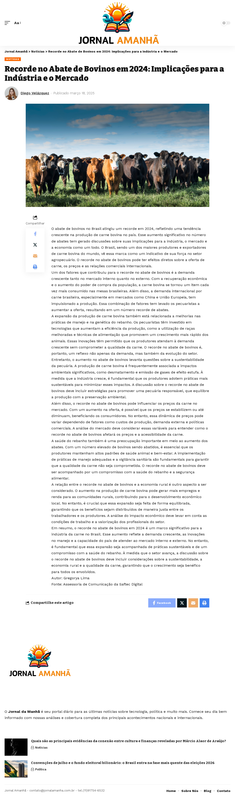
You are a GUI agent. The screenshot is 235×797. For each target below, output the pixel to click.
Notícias (12, 59)
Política (40, 769)
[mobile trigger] (8, 23)
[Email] (35, 255)
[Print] (35, 266)
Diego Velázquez (35, 93)
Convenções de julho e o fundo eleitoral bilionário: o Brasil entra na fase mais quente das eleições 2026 (123, 763)
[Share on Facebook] (35, 233)
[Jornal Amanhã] (117, 23)
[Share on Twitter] (35, 244)
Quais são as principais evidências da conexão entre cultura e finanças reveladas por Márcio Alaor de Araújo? (128, 741)
